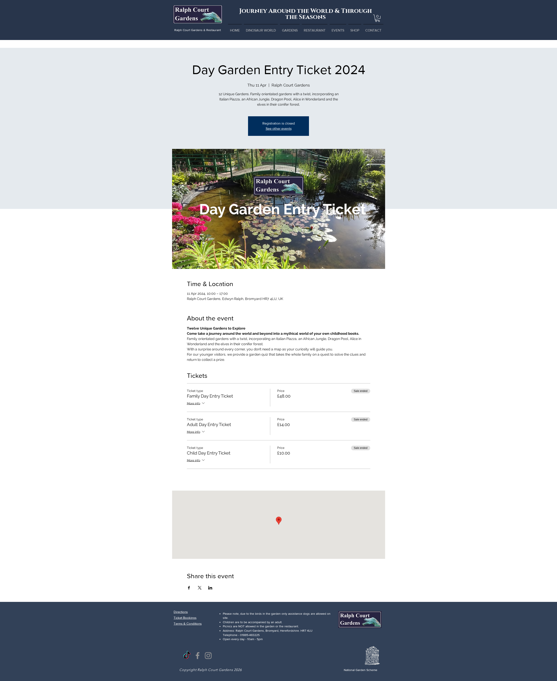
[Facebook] (197, 655)
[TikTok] (186, 655)
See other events (279, 128)
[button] (377, 18)
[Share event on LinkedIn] (210, 587)
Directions (181, 612)
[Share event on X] (200, 587)
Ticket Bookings (185, 617)
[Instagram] (208, 655)
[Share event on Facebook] (189, 587)
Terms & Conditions (188, 623)
